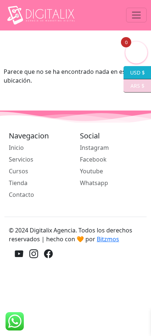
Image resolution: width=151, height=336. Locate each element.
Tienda (18, 183)
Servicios (21, 159)
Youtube (91, 171)
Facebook (93, 159)
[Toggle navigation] (136, 15)
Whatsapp (94, 183)
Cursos (18, 171)
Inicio (16, 148)
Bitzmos (108, 239)
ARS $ (134, 85)
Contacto (21, 195)
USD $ (134, 72)
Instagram (94, 148)
